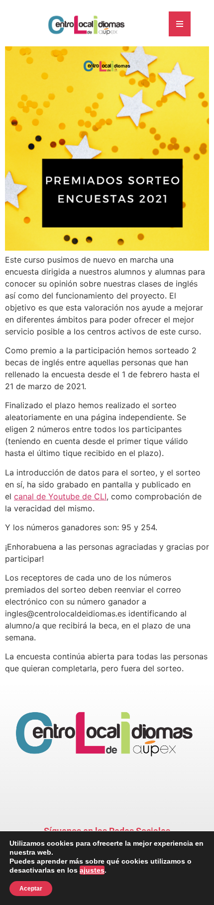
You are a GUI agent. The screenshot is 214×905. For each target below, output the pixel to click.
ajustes (92, 870)
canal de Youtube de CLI (60, 496)
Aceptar (30, 888)
